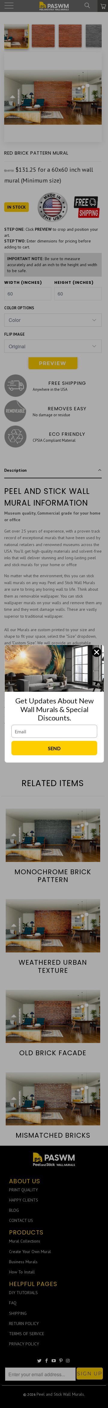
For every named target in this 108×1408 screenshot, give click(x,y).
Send (54, 748)
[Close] (96, 652)
